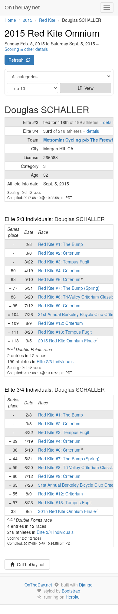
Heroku (73, 597)
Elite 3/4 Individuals (28, 389)
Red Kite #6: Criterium (59, 279)
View (87, 88)
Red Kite (47, 20)
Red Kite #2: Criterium (59, 253)
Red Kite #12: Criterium (60, 323)
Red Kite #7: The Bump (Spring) (69, 288)
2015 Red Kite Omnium (52, 32)
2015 (27, 20)
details (109, 122)
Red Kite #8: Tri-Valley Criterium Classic (76, 297)
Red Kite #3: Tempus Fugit (63, 262)
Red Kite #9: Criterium (59, 305)
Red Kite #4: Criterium (59, 270)
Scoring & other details (26, 49)
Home (10, 20)
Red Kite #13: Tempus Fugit (65, 332)
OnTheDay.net (23, 8)
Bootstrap (71, 591)
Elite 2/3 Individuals (28, 219)
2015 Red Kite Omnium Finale (67, 341)
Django (86, 585)
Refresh (17, 60)
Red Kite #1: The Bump (60, 244)
